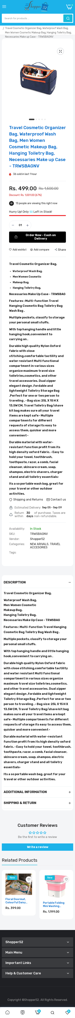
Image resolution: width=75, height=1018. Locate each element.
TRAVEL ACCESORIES (45, 545)
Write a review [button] (37, 847)
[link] (29, 879)
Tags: (12, 552)
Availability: (17, 528)
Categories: (17, 544)
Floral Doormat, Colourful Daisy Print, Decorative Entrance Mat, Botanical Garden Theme (16, 901)
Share (62, 249)
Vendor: (14, 539)
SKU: (12, 534)
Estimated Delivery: (28, 507)
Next (68, 898)
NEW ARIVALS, (40, 544)
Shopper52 (37, 539)
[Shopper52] (36, 7)
